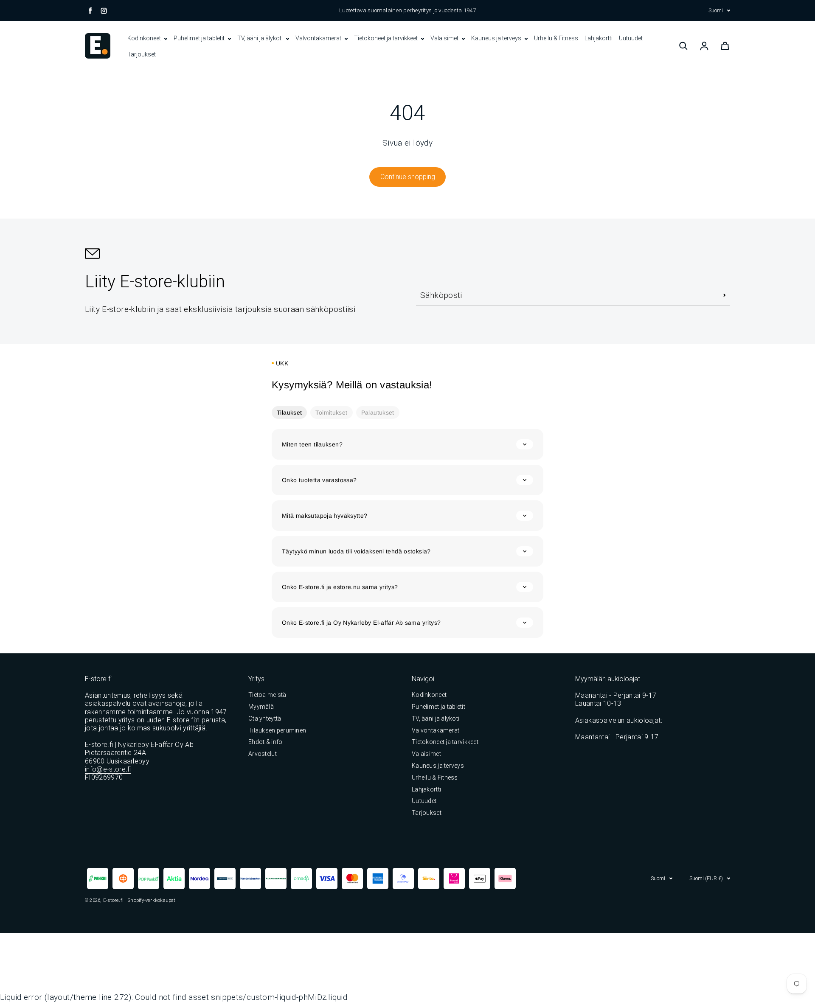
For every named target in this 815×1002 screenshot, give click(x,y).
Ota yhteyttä (264, 718)
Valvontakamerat (319, 38)
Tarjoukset (141, 54)
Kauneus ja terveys (497, 38)
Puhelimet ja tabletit (200, 38)
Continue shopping (407, 177)
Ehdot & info (265, 741)
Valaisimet (445, 38)
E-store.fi (113, 900)
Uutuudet (631, 38)
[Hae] (683, 46)
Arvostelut (262, 753)
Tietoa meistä (267, 694)
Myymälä (261, 706)
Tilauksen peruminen (277, 730)
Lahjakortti (599, 38)
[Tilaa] (724, 295)
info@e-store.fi (108, 769)
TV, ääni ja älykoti (260, 38)
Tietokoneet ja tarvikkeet (386, 38)
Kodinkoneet (144, 38)
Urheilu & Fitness (556, 38)
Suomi (715, 10)
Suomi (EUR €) (706, 878)
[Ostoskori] (725, 46)
